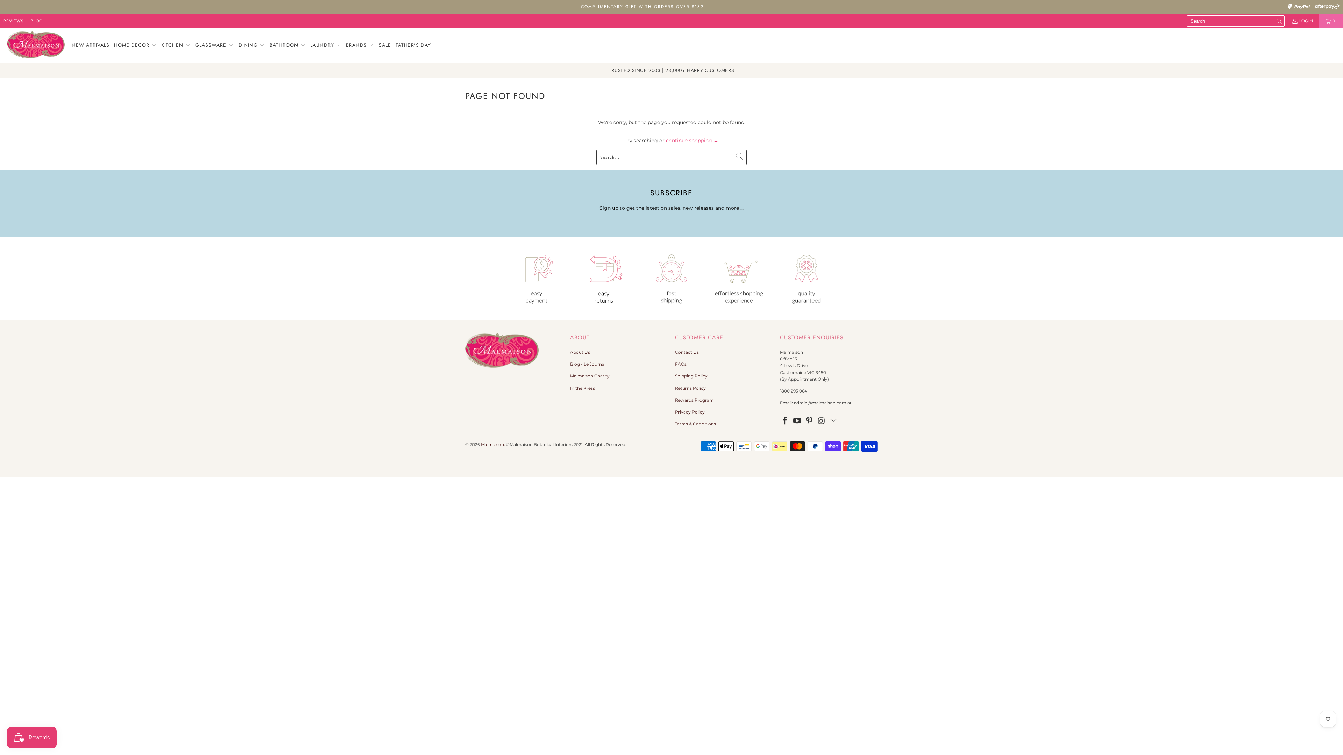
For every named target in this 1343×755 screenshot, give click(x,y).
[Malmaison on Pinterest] (809, 421)
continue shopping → (692, 140)
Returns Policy (690, 388)
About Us (580, 352)
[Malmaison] (36, 45)
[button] (135, 45)
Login (1306, 21)
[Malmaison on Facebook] (785, 421)
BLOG (37, 21)
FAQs (681, 364)
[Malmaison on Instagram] (821, 421)
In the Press (582, 388)
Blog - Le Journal (587, 364)
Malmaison (492, 444)
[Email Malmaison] (834, 421)
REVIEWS (13, 21)
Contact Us (687, 352)
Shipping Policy (691, 376)
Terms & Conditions (695, 423)
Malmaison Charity (590, 376)
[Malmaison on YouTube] (797, 421)
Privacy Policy (690, 412)
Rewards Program (694, 400)
